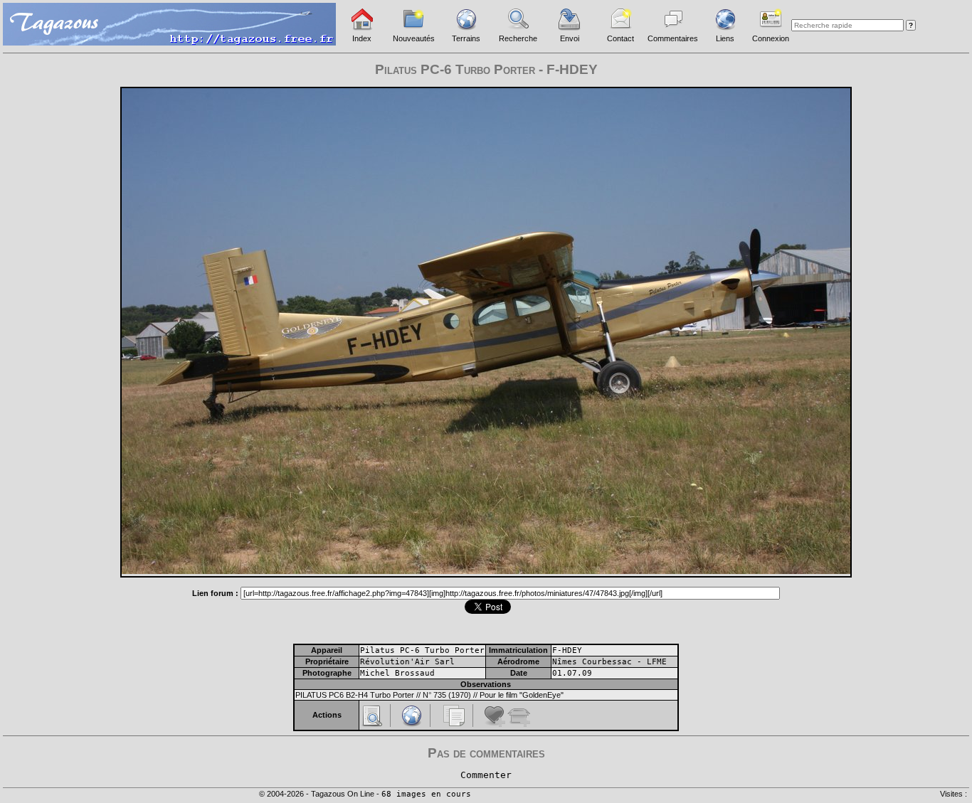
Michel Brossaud (397, 673)
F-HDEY (567, 650)
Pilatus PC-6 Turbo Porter (422, 650)
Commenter (486, 775)
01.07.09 (572, 673)
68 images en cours (426, 794)
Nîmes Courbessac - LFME (609, 661)
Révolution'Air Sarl (407, 661)
